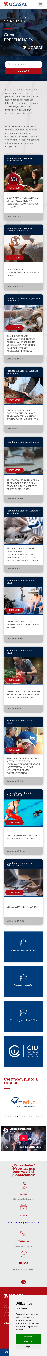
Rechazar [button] (28, 1341)
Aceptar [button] (28, 1336)
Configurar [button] (28, 1347)
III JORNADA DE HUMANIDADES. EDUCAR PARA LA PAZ (23, 273)
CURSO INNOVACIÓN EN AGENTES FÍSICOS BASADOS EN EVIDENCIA (23, 625)
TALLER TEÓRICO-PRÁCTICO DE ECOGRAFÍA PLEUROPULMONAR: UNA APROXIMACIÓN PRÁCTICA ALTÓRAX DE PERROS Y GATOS (22, 555)
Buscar (23, 71)
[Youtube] (6, 1352)
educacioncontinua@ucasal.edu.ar (24, 1223)
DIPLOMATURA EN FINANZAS (22, 907)
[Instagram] (23, 1282)
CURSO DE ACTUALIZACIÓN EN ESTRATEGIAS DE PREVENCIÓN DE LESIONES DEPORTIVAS (23, 695)
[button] (40, 4)
